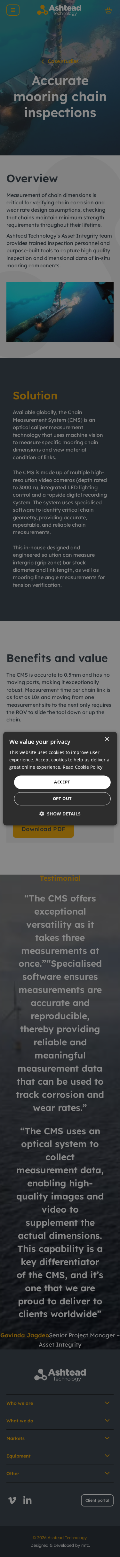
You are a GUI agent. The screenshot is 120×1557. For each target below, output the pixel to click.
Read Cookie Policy (82, 767)
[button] (60, 813)
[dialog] (60, 778)
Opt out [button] (62, 798)
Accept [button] (62, 782)
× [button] (106, 739)
